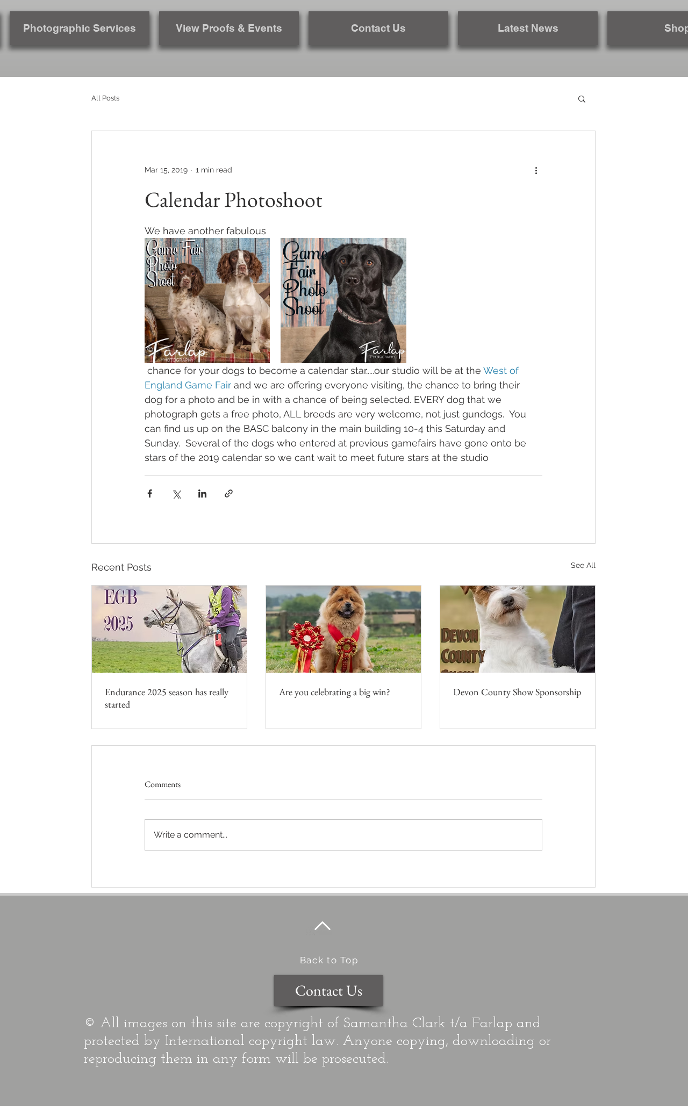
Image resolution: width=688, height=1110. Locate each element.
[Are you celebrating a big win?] (343, 629)
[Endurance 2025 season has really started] (169, 629)
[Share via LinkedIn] (202, 493)
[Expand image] (207, 300)
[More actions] (535, 169)
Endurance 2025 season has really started (166, 698)
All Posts (105, 98)
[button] (582, 98)
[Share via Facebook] (150, 493)
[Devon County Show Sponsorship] (517, 629)
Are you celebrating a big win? (334, 692)
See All (583, 565)
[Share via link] (229, 493)
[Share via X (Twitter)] (176, 493)
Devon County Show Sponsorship (517, 692)
